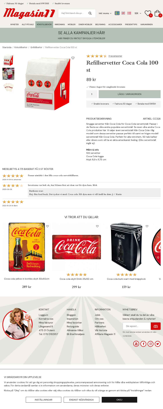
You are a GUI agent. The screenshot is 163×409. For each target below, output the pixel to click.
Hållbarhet (100, 326)
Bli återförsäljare (76, 334)
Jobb (97, 315)
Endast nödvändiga (81, 399)
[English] (123, 13)
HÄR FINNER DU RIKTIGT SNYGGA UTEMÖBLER (81, 38)
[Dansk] (129, 13)
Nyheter (15, 24)
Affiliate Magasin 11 (105, 334)
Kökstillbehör (44, 24)
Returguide (73, 326)
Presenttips (131, 24)
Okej (119, 399)
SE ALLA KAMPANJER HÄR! (81, 32)
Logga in (43, 315)
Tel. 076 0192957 (48, 334)
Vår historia (101, 330)
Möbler (71, 24)
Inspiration (72, 318)
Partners (99, 322)
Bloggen (71, 315)
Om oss (99, 318)
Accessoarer (115, 24)
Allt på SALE (28, 24)
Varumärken (146, 24)
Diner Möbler (85, 24)
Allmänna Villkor (75, 330)
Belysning (100, 24)
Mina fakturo (45, 322)
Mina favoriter (74, 322)
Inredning (60, 24)
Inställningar (43, 399)
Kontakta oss (46, 318)
